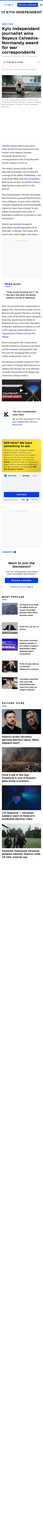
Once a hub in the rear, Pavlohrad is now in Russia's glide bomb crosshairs (19, 778)
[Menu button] (41, 5)
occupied (32, 179)
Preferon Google (14, 62)
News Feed (7, 24)
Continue (21, 495)
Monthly (12, 476)
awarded (17, 224)
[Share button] (38, 62)
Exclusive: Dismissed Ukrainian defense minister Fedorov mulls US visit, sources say (21, 854)
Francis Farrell (9, 149)
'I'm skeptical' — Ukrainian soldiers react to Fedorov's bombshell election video (18, 816)
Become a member (21, 580)
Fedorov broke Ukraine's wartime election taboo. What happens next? (20, 739)
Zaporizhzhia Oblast (12, 333)
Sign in (30, 587)
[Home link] (21, 12)
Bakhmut (30, 175)
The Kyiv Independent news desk (20, 69)
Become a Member (28, 5)
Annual (26, 476)
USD (34, 476)
